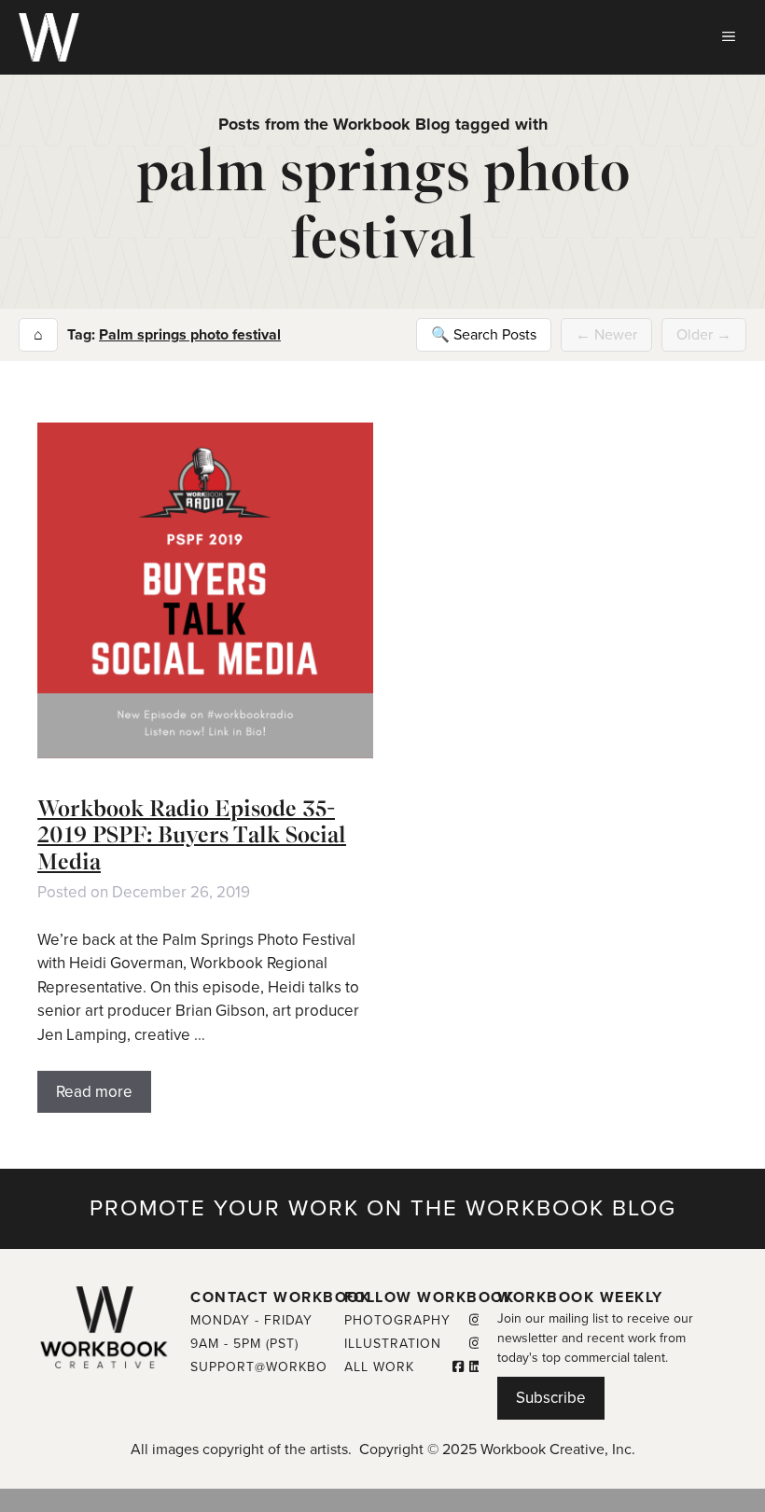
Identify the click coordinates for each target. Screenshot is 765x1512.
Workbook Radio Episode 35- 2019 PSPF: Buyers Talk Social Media (191, 835)
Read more (94, 1092)
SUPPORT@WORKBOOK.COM (286, 1367)
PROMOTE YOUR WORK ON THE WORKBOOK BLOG (383, 1208)
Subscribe (551, 1398)
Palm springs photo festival (190, 335)
